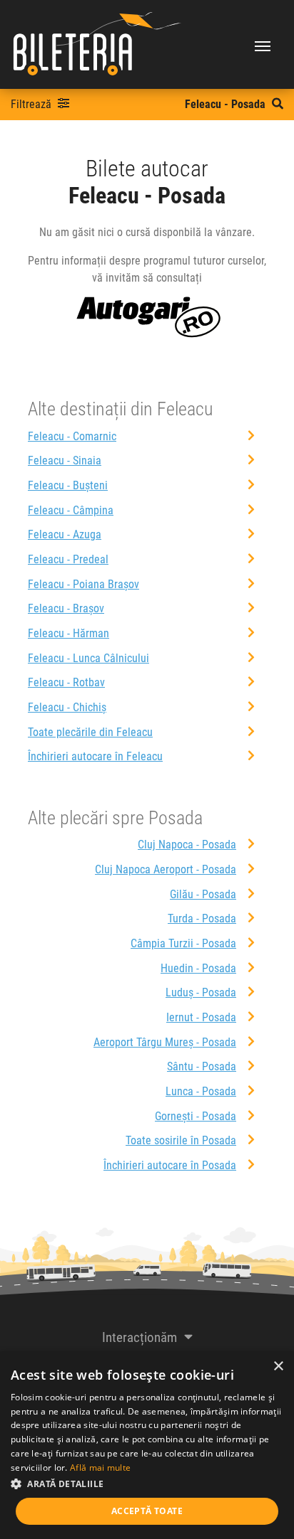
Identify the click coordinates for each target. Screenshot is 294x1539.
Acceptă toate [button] (147, 1511)
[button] (147, 1483)
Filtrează (32, 104)
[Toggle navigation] (262, 45)
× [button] (278, 1366)
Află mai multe (100, 1467)
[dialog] (147, 1445)
